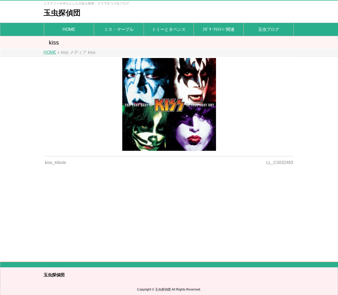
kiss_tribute (55, 162)
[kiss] (169, 104)
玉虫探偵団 (62, 13)
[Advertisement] (169, 210)
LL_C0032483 (279, 162)
